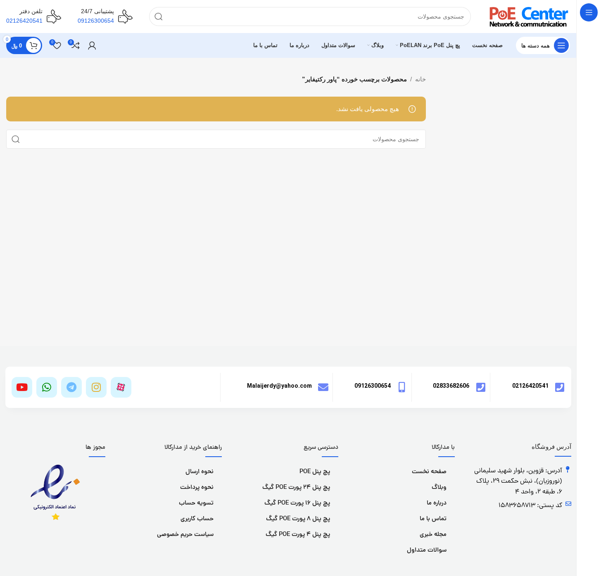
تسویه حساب (196, 503)
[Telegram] (71, 387)
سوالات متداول (427, 550)
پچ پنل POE (314, 472)
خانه (420, 79)
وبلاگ (439, 488)
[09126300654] (402, 387)
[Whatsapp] (46, 387)
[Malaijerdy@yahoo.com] (323, 387)
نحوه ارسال (199, 472)
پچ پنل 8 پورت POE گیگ (298, 519)
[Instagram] (96, 387)
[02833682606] (480, 387)
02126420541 (530, 385)
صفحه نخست (429, 472)
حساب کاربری (197, 519)
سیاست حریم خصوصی (185, 535)
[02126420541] (560, 387)
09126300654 (372, 385)
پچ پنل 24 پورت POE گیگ (296, 488)
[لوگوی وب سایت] (528, 15)
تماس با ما (433, 519)
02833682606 (451, 385)
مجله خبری (433, 535)
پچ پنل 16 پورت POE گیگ (297, 503)
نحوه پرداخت (197, 488)
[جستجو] (158, 16)
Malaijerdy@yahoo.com (279, 385)
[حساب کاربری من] (92, 45)
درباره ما (437, 503)
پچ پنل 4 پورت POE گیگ (298, 535)
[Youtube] (22, 387)
